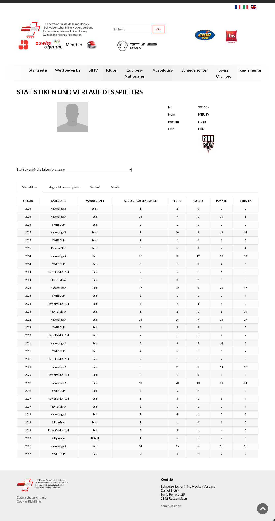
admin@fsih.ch (171, 506)
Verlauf (95, 187)
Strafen (116, 187)
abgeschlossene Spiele (63, 187)
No (170, 107)
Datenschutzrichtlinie (31, 497)
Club (171, 129)
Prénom (173, 121)
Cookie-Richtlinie (29, 501)
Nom (171, 114)
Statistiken (29, 187)
